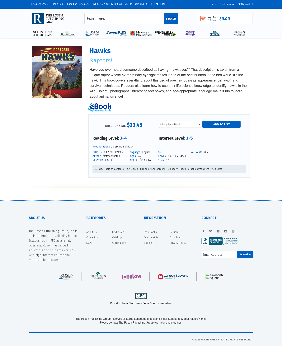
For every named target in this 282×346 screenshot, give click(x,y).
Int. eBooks (150, 232)
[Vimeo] (233, 231)
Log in (213, 4)
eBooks (148, 243)
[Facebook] (203, 231)
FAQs (89, 243)
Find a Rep (57, 4)
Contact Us (92, 237)
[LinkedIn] (225, 231)
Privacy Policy (178, 243)
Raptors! (101, 60)
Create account (227, 4)
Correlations (119, 243)
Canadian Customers (78, 4)
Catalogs (117, 237)
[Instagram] (218, 231)
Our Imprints (151, 237)
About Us (91, 232)
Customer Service (39, 4)
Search (171, 18)
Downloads (176, 237)
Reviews (175, 232)
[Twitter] (210, 231)
